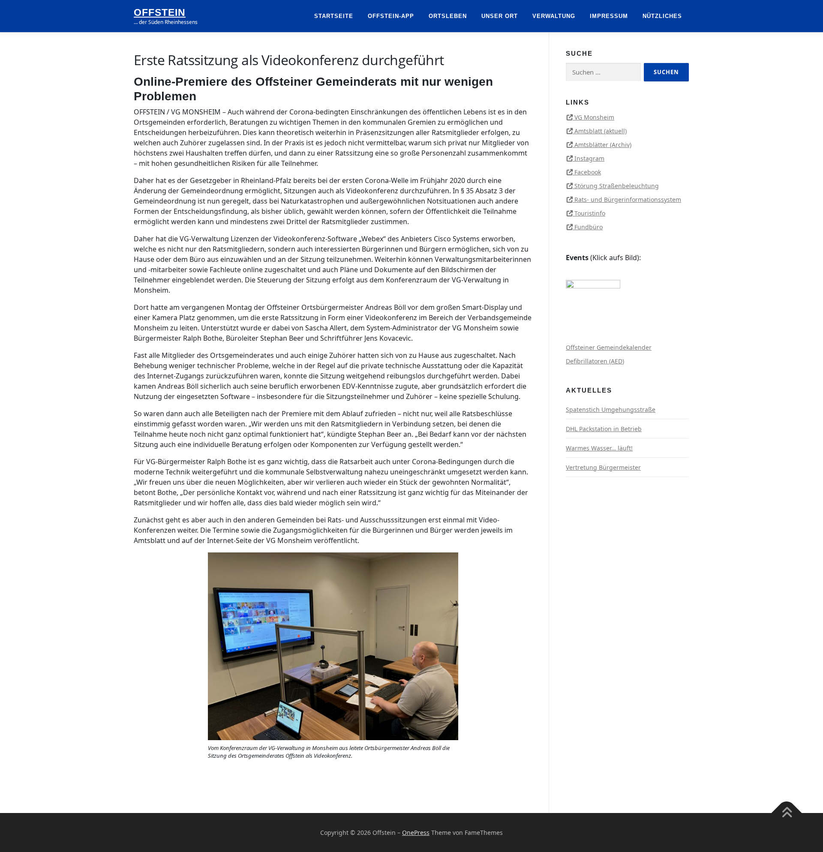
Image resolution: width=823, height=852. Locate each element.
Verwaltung (553, 16)
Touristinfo (589, 213)
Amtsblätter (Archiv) (602, 145)
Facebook (587, 172)
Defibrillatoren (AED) (595, 361)
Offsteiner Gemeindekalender (609, 347)
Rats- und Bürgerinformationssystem (627, 199)
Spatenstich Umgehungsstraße (610, 409)
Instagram (589, 158)
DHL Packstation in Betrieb (604, 429)
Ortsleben (448, 16)
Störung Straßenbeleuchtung (616, 186)
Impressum (609, 16)
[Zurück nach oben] (787, 813)
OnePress (416, 832)
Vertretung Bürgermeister (603, 467)
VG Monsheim (594, 117)
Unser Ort (499, 16)
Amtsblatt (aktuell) (600, 131)
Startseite (333, 16)
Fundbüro (588, 227)
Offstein (160, 12)
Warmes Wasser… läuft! (599, 448)
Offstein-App (391, 16)
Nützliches (662, 16)
